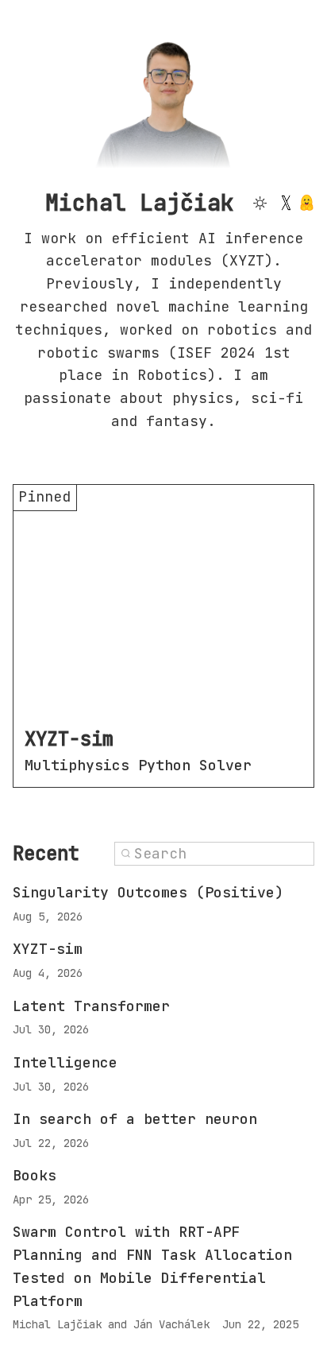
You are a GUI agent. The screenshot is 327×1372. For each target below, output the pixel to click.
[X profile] (285, 202)
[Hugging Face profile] (306, 202)
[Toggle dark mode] (259, 202)
